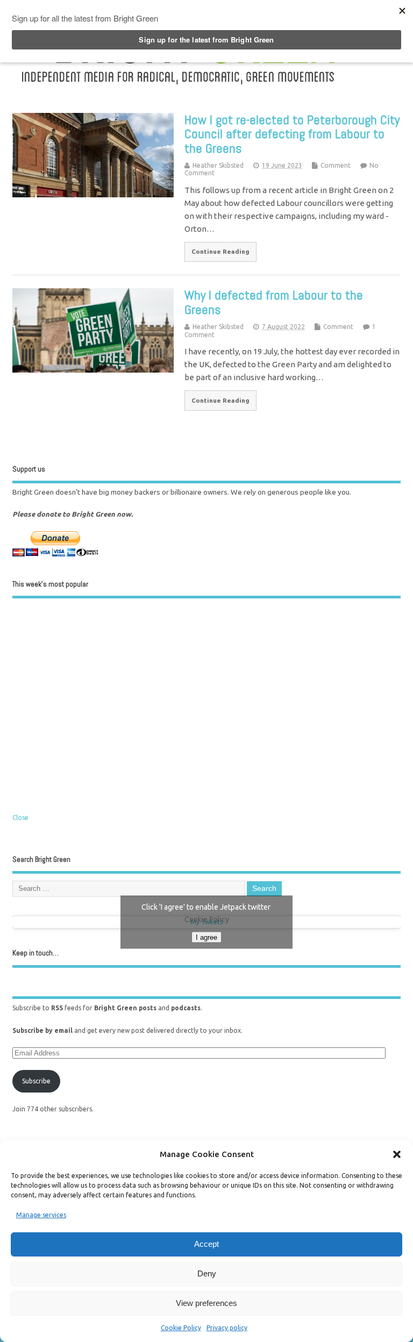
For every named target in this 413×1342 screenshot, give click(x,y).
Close (20, 817)
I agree (206, 937)
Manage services (41, 1214)
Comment (336, 165)
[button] (396, 1154)
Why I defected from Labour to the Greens (273, 302)
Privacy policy (226, 1327)
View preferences (206, 1303)
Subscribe (36, 1080)
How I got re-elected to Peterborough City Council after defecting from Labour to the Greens (292, 133)
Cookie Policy (181, 1327)
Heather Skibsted (218, 165)
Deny (206, 1273)
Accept (206, 1243)
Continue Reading (220, 251)
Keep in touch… (35, 953)
